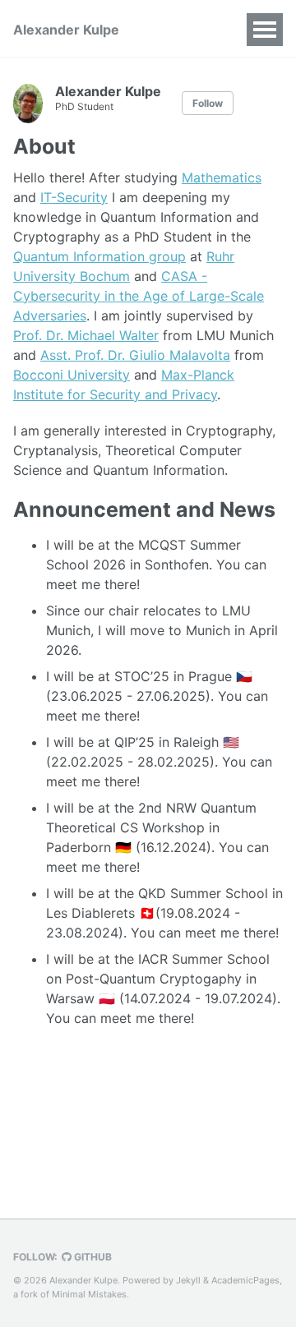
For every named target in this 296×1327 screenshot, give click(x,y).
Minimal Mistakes (89, 1294)
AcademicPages (245, 1280)
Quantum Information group (99, 256)
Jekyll (188, 1280)
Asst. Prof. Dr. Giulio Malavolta (135, 355)
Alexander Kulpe (66, 29)
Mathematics (221, 177)
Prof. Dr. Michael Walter (86, 335)
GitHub (92, 1257)
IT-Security (74, 197)
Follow (207, 103)
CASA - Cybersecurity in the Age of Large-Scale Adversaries (138, 296)
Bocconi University (71, 374)
